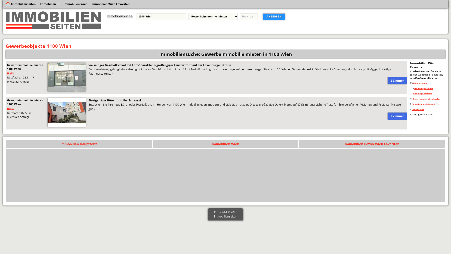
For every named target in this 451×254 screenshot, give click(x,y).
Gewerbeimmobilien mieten (425, 104)
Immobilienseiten (23, 4)
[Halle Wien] (67, 90)
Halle (10, 73)
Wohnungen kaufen (423, 88)
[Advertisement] (337, 175)
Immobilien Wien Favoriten (110, 4)
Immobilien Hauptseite (79, 144)
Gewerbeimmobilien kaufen (426, 99)
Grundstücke (418, 109)
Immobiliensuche (119, 16)
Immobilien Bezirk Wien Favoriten (372, 144)
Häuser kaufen (420, 83)
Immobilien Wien (76, 4)
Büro (10, 109)
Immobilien (48, 4)
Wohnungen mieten (422, 93)
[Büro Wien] (67, 126)
